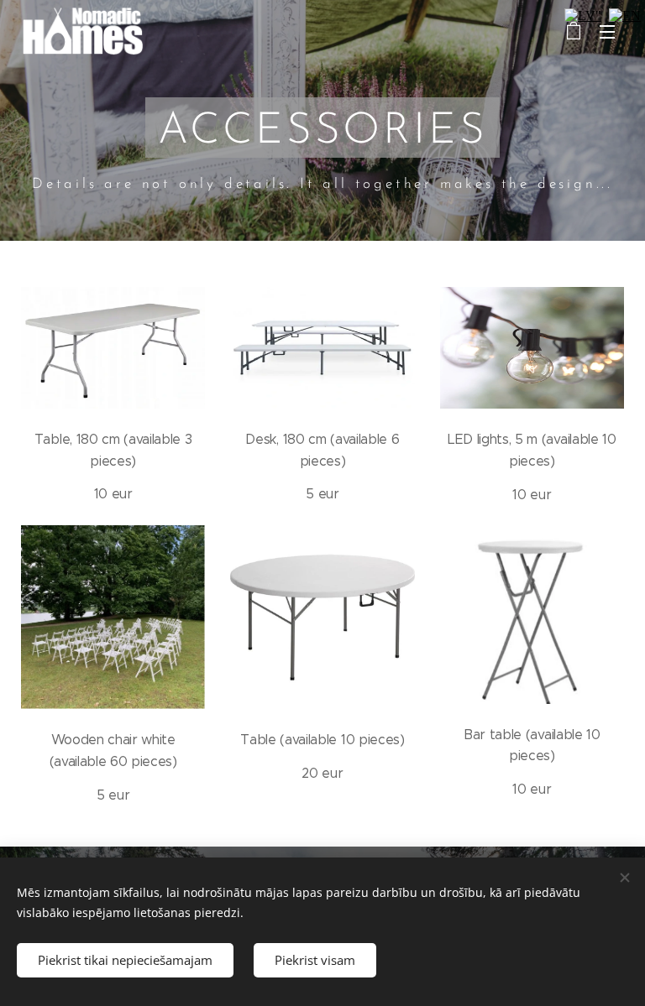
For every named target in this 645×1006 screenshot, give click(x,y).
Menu (607, 31)
